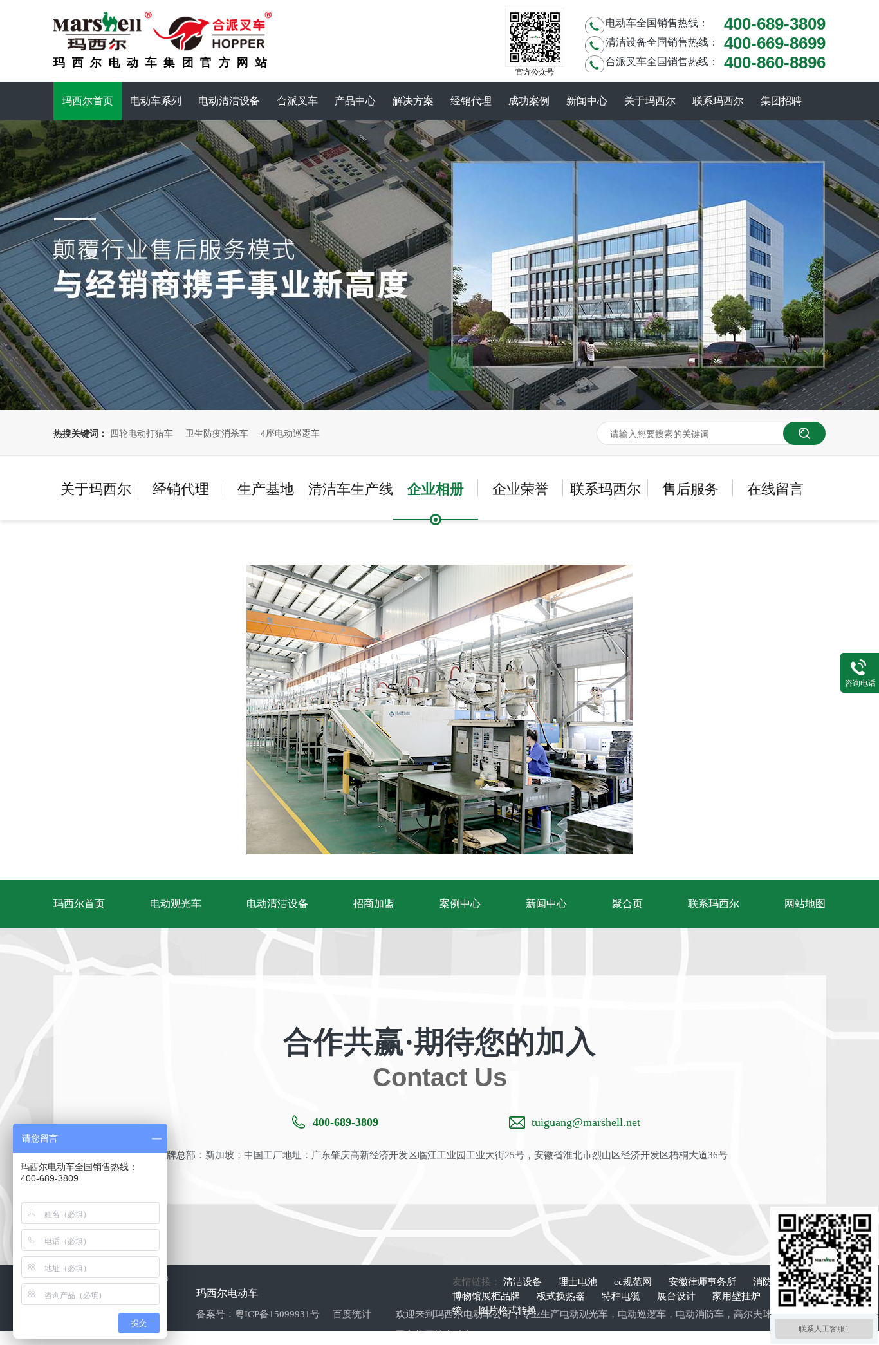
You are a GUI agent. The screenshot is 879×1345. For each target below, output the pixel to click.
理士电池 (579, 1282)
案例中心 (460, 903)
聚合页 (627, 903)
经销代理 (471, 100)
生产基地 (265, 488)
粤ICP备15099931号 (277, 1314)
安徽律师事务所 (704, 1282)
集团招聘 (781, 100)
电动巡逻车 (642, 1314)
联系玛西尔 (718, 100)
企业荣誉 (520, 488)
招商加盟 (373, 903)
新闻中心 (586, 100)
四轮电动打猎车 (141, 432)
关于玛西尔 (650, 100)
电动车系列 (155, 100)
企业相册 (435, 488)
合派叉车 (297, 100)
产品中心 (355, 100)
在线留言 (775, 488)
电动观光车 (175, 903)
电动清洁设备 (229, 100)
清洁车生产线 (350, 488)
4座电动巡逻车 (290, 432)
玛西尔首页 (87, 100)
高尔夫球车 (758, 1314)
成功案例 (529, 100)
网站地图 (805, 903)
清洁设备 (523, 1282)
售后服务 (690, 488)
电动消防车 (700, 1314)
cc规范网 (634, 1282)
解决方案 (413, 100)
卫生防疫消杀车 (216, 432)
